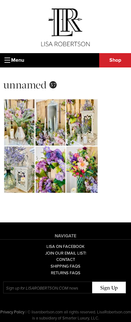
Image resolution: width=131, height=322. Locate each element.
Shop (115, 60)
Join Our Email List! (65, 253)
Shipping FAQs (65, 266)
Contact (65, 259)
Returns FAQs (65, 273)
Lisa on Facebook (65, 246)
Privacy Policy (12, 312)
